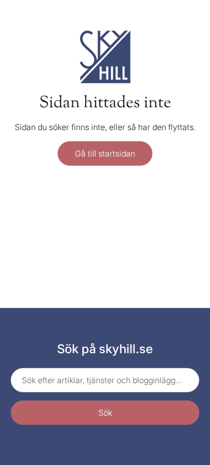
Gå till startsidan (105, 153)
